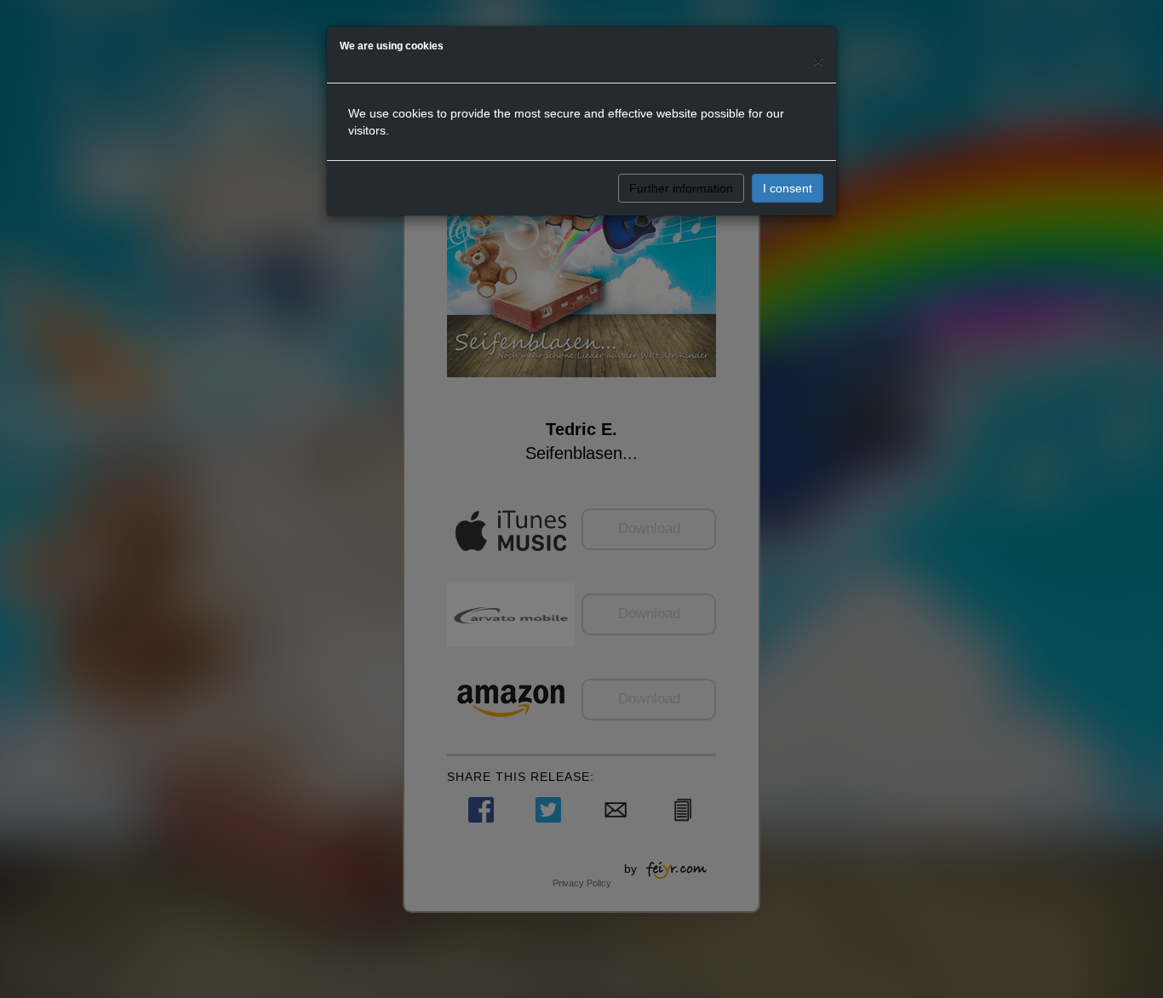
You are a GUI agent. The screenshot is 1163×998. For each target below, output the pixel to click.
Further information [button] (681, 188)
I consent (787, 188)
